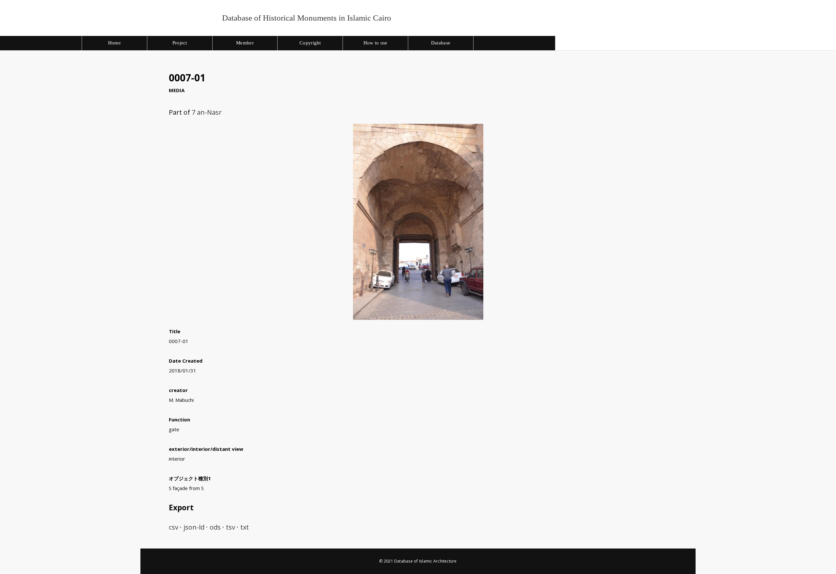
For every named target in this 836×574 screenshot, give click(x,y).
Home (114, 42)
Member (245, 42)
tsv (230, 527)
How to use (375, 42)
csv (173, 527)
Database (440, 42)
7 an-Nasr (207, 112)
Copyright (310, 42)
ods (215, 527)
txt (244, 527)
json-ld (194, 527)
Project (179, 42)
